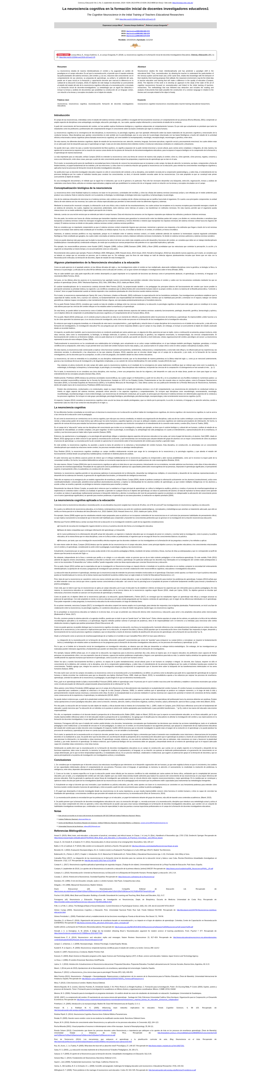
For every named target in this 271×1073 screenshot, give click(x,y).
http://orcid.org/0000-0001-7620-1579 (138, 33)
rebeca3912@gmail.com (92, 826)
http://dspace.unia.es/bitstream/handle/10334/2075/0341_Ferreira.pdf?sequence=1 (113, 979)
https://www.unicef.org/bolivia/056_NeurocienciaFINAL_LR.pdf (189, 869)
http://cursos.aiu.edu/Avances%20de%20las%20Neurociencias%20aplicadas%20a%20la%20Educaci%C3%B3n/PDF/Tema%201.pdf (104, 891)
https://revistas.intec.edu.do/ (182, 3)
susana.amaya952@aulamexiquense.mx (154, 823)
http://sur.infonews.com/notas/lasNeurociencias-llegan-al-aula (155, 846)
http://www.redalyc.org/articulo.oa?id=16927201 (166, 1046)
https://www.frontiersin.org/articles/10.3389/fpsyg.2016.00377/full (78, 933)
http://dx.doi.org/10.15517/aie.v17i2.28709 (100, 860)
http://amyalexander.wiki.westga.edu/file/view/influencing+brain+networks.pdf (83, 1010)
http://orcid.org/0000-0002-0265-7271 (138, 31)
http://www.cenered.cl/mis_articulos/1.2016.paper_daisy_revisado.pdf (103, 923)
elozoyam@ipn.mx (84, 819)
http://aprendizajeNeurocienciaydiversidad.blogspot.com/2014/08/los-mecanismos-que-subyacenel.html (93, 1042)
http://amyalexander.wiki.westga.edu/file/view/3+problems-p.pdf (172, 1070)
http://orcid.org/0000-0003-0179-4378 (138, 36)
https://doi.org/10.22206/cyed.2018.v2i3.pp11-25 (137, 19)
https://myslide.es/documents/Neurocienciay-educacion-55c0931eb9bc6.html (83, 902)
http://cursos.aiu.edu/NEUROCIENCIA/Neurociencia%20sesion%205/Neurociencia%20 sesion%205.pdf (154, 927)
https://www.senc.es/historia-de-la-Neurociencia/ (136, 877)
